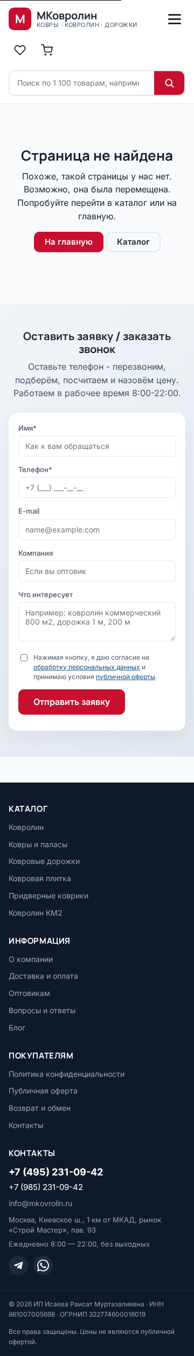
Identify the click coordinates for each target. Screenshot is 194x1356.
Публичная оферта (43, 1090)
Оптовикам (29, 993)
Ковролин (26, 827)
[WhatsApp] (43, 1265)
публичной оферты (125, 677)
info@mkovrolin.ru (40, 1203)
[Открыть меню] (174, 19)
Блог (17, 1027)
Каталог (133, 242)
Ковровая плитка (40, 878)
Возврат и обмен (40, 1107)
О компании (31, 959)
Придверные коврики (48, 895)
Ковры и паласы (38, 844)
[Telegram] (18, 1265)
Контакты (26, 1125)
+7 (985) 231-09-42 (46, 1187)
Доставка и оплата (43, 975)
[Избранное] (20, 50)
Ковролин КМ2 (36, 912)
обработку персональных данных (86, 667)
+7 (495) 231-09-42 (56, 1172)
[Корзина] (47, 50)
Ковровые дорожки (44, 861)
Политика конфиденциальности (66, 1073)
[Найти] (169, 83)
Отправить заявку (71, 701)
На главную (69, 242)
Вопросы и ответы (42, 1010)
